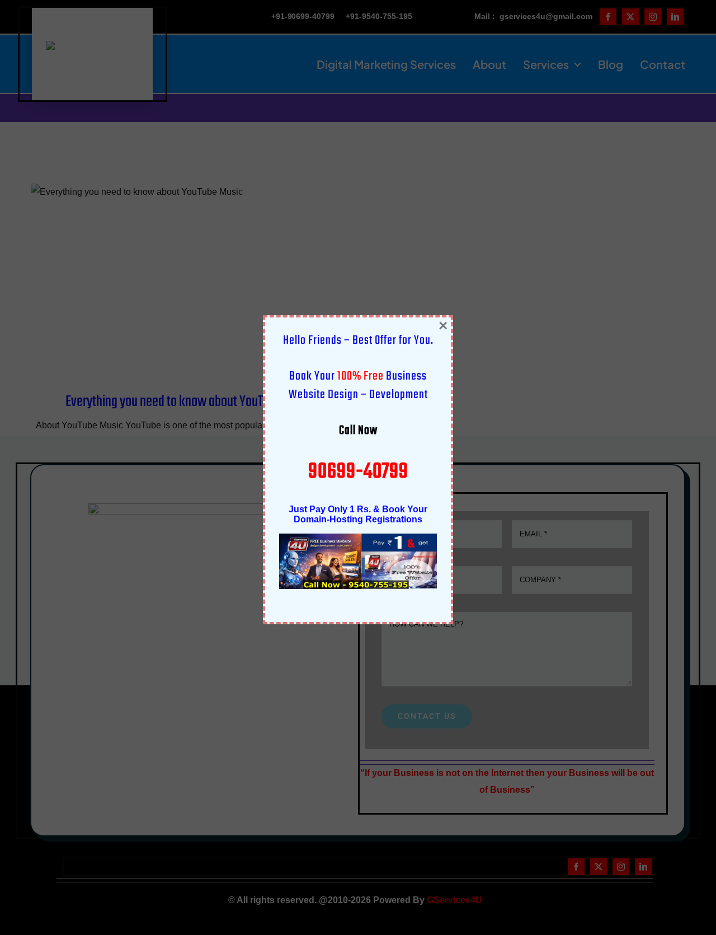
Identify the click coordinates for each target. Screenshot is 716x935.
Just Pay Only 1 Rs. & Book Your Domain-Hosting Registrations (358, 514)
